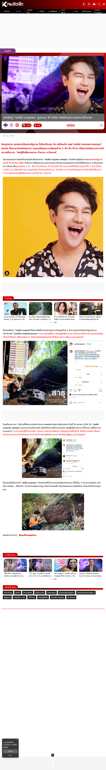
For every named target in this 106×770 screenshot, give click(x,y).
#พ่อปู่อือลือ (43, 597)
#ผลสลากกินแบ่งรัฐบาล (86, 592)
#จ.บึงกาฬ (71, 597)
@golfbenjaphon (27, 535)
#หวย (17, 592)
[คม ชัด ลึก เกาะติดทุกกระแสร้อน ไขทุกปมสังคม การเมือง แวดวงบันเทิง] (53, 5)
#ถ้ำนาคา (31, 597)
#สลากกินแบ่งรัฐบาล (66, 592)
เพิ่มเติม (5, 747)
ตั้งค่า (10, 755)
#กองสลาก (51, 592)
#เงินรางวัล (39, 592)
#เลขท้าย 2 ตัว (19, 597)
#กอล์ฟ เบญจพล (57, 597)
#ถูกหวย (7, 597)
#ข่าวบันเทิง (27, 592)
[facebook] (84, 4)
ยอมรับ (10, 751)
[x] (89, 4)
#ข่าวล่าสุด (8, 592)
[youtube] (94, 4)
